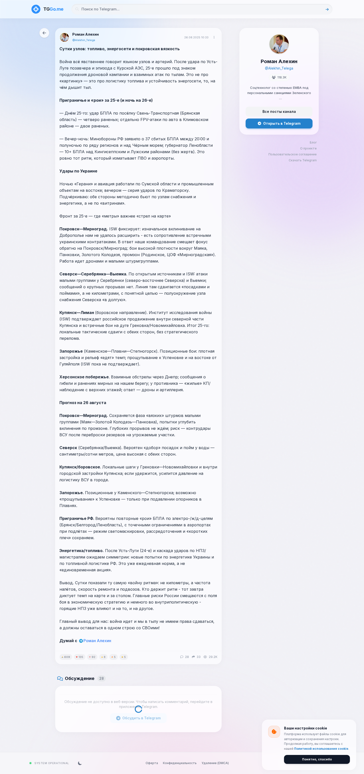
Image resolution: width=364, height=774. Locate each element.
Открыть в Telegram (282, 123)
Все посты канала (279, 111)
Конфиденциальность (180, 763)
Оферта (152, 763)
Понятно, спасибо (317, 759)
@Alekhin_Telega (83, 40)
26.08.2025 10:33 (196, 37)
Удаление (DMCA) (215, 763)
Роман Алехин (97, 640)
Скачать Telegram (303, 160)
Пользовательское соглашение (292, 154)
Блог (313, 142)
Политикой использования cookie (321, 748)
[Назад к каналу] (44, 33)
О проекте (308, 148)
